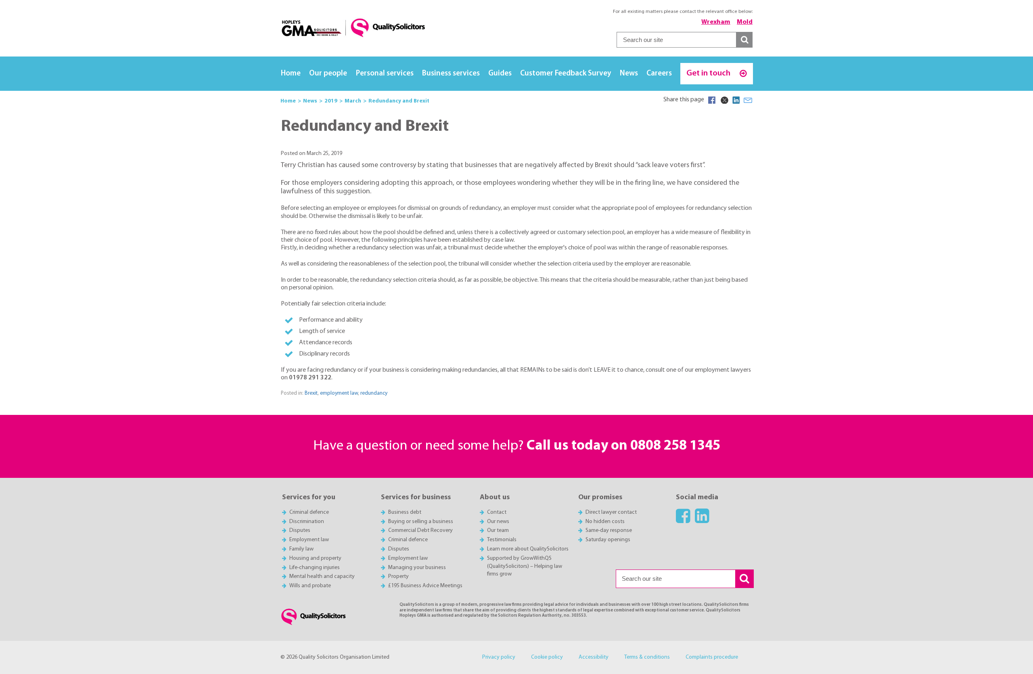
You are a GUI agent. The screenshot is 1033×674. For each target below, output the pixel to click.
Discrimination (306, 522)
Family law (301, 549)
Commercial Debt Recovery (420, 530)
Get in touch (709, 73)
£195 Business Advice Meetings (425, 586)
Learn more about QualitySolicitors (528, 549)
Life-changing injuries (314, 568)
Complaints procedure (712, 657)
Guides (500, 73)
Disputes (299, 530)
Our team (498, 530)
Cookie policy (547, 657)
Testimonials (501, 540)
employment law (339, 393)
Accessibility (594, 657)
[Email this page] (748, 100)
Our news (498, 522)
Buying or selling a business (420, 522)
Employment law (309, 540)
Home (291, 73)
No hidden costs (605, 522)
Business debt (404, 512)
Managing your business (417, 568)
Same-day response (609, 530)
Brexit (311, 393)
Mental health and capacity (322, 577)
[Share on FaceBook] (711, 100)
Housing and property (315, 558)
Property (398, 577)
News (629, 73)
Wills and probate (310, 586)
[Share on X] (723, 100)
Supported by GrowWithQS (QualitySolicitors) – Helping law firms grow (524, 566)
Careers (659, 73)
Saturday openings (608, 540)
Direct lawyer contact (611, 512)
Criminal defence (309, 512)
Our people (328, 73)
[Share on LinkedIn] (736, 100)
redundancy (373, 393)
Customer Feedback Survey (565, 73)
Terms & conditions (647, 657)
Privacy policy (498, 657)
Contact (496, 512)
